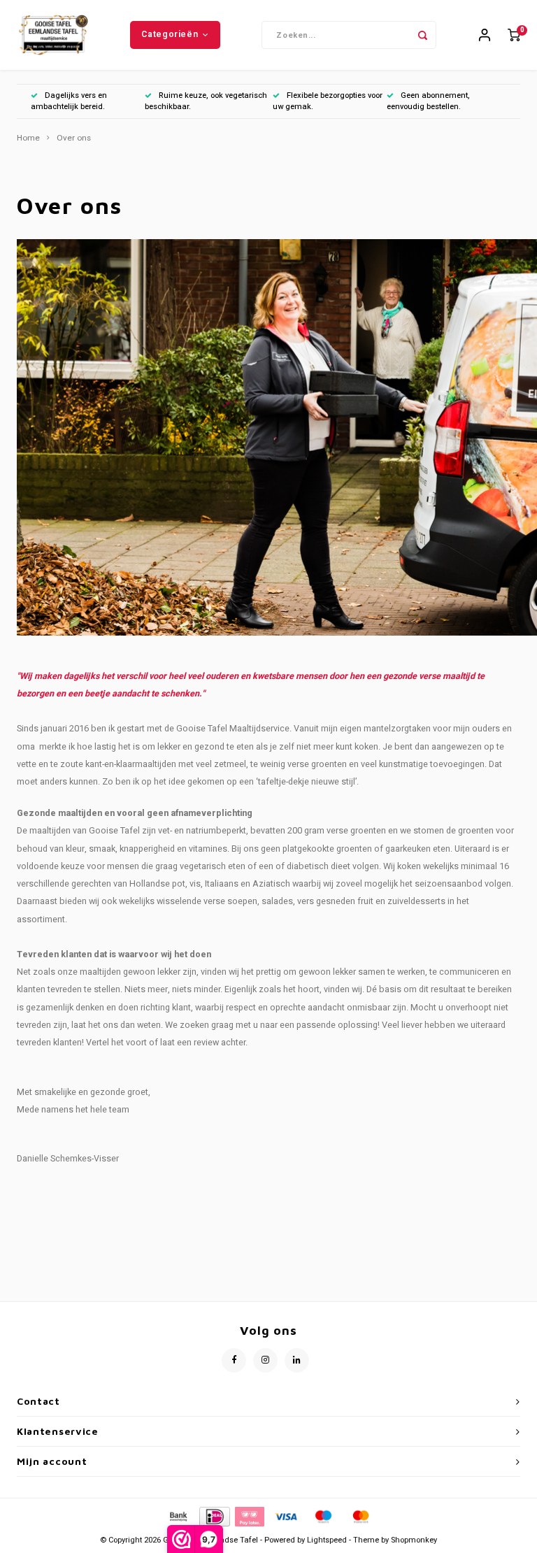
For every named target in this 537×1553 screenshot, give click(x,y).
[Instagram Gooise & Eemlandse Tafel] (265, 1360)
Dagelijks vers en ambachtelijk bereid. (69, 101)
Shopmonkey (414, 1540)
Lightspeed (327, 1540)
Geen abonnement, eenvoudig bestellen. (428, 101)
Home (28, 138)
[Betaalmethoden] (177, 1515)
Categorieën (169, 34)
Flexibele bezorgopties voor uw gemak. (327, 101)
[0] (514, 35)
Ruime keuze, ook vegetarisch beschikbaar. (206, 101)
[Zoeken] (422, 35)
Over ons (74, 138)
